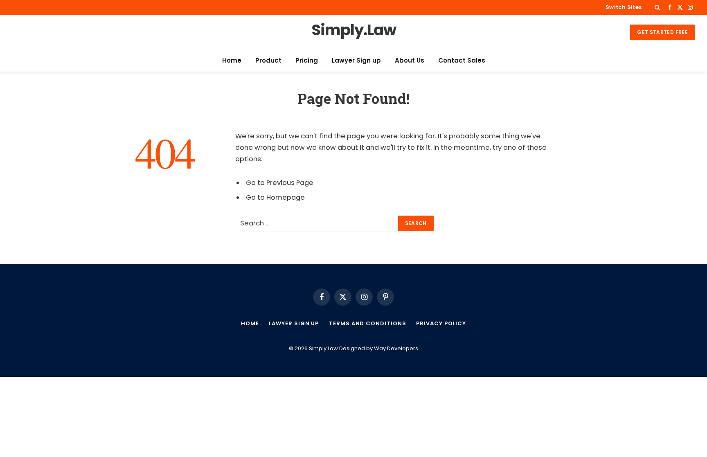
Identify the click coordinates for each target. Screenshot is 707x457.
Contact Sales (461, 60)
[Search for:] (317, 223)
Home (231, 60)
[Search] (657, 7)
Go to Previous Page (279, 182)
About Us (409, 60)
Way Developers (396, 348)
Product (268, 60)
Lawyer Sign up (356, 60)
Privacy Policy (441, 323)
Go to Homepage (275, 197)
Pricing (306, 60)
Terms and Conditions (367, 323)
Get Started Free (662, 32)
